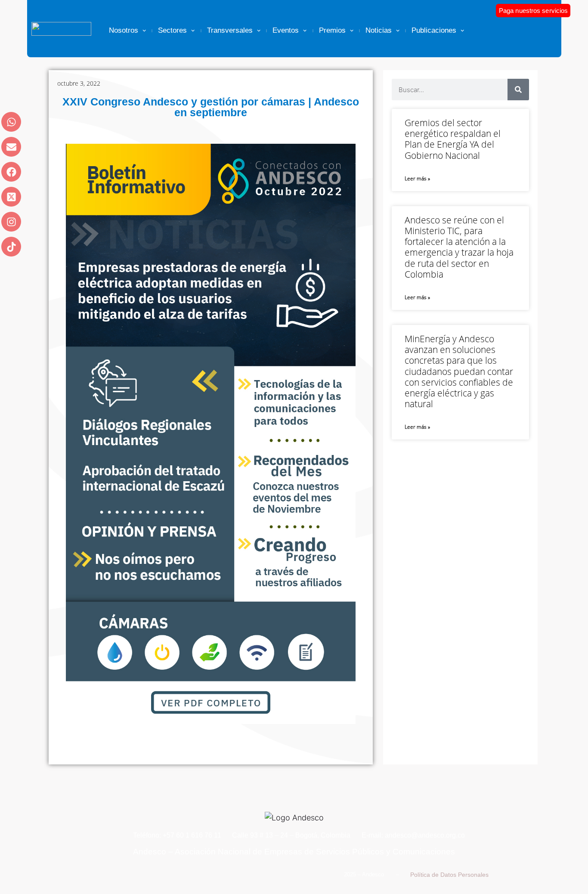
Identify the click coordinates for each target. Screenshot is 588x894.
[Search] (518, 89)
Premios (332, 30)
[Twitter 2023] (11, 197)
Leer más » (417, 178)
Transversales (230, 30)
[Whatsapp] (11, 122)
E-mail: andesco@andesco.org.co (413, 835)
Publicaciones (434, 30)
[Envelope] (11, 147)
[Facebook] (11, 172)
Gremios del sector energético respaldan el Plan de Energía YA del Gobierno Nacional (453, 139)
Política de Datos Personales (449, 874)
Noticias (378, 30)
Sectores (172, 30)
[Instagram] (11, 222)
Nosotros (123, 30)
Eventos (285, 30)
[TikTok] (11, 247)
